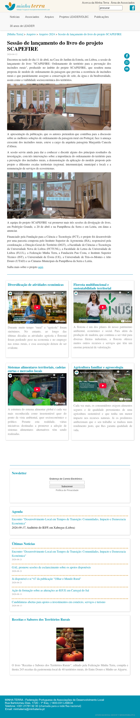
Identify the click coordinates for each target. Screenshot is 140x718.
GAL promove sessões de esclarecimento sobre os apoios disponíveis (51, 567)
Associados (32, 16)
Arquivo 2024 (47, 34)
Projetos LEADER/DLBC (74, 16)
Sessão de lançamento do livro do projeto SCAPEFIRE (90, 34)
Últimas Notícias (23, 543)
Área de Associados (123, 2)
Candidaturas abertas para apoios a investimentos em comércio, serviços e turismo (58, 602)
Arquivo (49, 16)
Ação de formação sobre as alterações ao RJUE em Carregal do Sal (50, 590)
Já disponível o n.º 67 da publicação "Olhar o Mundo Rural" (46, 579)
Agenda (17, 511)
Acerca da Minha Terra (95, 2)
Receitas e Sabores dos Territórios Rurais (41, 619)
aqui (40, 267)
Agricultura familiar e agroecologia (98, 367)
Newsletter (19, 473)
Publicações (101, 16)
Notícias (15, 16)
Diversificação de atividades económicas (36, 284)
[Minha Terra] (15, 34)
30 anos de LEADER (22, 25)
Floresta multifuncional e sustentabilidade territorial (92, 286)
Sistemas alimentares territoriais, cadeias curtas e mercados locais (37, 369)
